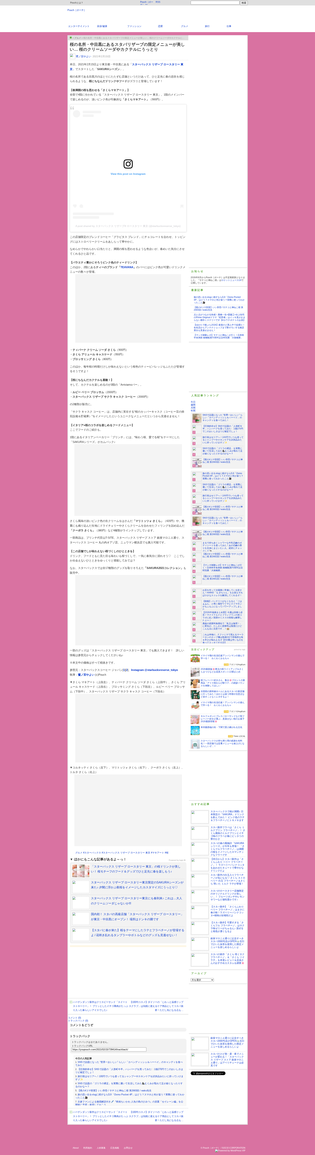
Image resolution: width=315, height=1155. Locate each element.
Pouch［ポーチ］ (76, 10)
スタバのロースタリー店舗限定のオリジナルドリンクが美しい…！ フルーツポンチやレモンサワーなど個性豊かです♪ (227, 895)
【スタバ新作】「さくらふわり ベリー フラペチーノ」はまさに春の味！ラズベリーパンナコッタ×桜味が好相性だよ (227, 911)
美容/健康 (102, 26)
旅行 (207, 26)
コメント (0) (74, 1017)
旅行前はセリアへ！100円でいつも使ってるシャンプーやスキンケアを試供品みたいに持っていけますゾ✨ (223, 440)
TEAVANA (126, 267)
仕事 (229, 26)
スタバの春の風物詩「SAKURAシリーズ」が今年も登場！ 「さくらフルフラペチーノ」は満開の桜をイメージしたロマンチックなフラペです (227, 849)
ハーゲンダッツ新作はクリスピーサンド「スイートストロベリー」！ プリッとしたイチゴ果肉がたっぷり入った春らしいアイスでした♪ (100, 1006)
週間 (193, 404)
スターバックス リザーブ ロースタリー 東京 (126, 852)
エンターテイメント (79, 26)
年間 (193, 410)
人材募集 (101, 1148)
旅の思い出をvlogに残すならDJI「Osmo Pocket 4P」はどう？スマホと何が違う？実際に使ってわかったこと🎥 (219, 300)
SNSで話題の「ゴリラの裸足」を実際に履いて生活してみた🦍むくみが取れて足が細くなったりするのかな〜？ (222, 451)
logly (243, 649)
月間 (193, 407)
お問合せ (128, 1148)
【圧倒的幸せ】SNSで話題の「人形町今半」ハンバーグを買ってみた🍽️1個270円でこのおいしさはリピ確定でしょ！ (223, 429)
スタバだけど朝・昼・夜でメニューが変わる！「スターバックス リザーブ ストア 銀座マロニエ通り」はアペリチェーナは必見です (227, 1059)
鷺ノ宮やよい (83, 56)
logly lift (182, 860)
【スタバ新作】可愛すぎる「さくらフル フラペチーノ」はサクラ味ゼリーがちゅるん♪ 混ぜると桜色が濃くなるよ (227, 927)
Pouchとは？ (76, 2)
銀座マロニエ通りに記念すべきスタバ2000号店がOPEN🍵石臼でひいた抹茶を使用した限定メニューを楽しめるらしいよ (227, 943)
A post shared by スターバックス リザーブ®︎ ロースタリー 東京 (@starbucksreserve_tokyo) (128, 226)
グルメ (184, 26)
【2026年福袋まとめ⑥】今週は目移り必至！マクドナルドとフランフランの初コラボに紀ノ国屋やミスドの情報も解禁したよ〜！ (223, 616)
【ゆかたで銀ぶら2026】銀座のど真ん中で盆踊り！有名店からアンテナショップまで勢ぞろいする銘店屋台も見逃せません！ (219, 328)
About (76, 1148)
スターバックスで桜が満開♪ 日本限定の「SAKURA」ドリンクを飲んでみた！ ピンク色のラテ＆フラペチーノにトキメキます (227, 816)
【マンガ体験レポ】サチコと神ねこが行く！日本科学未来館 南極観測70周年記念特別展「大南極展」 (219, 336)
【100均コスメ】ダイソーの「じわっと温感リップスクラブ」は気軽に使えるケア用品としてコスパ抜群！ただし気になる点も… (156, 1006)
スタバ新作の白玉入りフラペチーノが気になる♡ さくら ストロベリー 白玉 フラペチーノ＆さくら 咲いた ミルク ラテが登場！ (228, 879)
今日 (193, 402)
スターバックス (92, 852)
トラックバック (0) (78, 1020)
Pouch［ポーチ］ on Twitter (146, 3)
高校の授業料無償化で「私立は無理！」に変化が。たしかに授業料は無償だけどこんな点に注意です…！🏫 (222, 626)
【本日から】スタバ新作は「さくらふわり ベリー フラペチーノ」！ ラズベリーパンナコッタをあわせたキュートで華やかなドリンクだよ (227, 865)
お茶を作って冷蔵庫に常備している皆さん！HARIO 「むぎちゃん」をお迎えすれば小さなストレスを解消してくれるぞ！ (223, 593)
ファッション (134, 26)
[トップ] (71, 37)
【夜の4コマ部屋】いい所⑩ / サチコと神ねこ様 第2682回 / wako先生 (223, 555)
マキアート (158, 852)
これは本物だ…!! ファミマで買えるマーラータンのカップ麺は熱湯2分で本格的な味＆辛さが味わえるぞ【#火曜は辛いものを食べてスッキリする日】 (223, 638)
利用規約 (87, 1148)
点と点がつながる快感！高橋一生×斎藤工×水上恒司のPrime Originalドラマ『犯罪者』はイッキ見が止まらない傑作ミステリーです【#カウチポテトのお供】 (219, 317)
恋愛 (160, 26)
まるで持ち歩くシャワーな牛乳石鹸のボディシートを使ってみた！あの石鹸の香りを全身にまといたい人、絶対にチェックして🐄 (222, 547)
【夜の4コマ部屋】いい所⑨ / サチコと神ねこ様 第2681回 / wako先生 (223, 577)
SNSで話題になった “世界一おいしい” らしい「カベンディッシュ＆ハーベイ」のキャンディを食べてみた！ (222, 418)
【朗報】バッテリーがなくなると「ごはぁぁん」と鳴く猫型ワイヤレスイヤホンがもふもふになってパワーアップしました (222, 605)
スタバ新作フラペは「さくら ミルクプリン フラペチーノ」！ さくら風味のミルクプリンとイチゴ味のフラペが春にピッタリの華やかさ (228, 833)
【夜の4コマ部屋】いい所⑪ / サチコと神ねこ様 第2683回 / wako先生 (114, 1090)
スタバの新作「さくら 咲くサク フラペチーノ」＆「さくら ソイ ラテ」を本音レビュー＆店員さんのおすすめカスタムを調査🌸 (227, 958)
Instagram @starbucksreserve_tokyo (154, 669)
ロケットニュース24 (231, 280)
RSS (158, 2)
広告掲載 (114, 1148)
